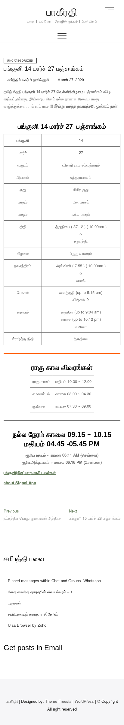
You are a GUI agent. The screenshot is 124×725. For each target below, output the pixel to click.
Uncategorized (20, 61)
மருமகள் (14, 603)
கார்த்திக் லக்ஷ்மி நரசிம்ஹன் (28, 79)
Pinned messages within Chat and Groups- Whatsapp (54, 580)
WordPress (84, 701)
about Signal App (20, 482)
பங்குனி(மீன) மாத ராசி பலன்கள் (30, 472)
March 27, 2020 (70, 79)
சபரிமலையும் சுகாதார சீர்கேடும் (33, 614)
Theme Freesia (58, 701)
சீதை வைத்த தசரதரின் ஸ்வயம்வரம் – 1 (40, 592)
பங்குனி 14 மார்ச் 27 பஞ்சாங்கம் (44, 68)
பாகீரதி (62, 12)
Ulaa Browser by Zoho (27, 625)
